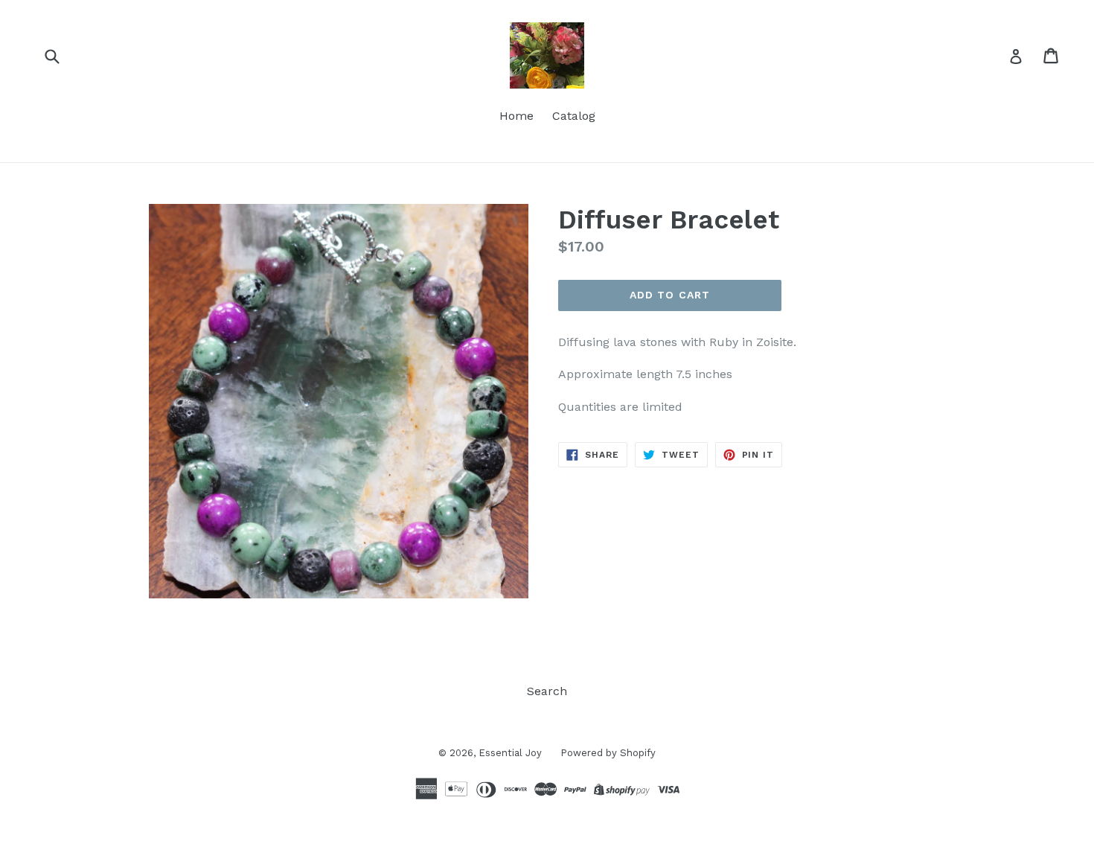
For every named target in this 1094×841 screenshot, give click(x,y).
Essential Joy (510, 752)
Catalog (573, 116)
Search (547, 691)
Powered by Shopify (608, 752)
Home (516, 116)
